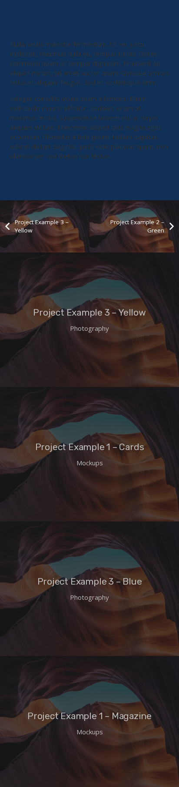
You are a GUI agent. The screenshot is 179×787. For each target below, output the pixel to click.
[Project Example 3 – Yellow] (89, 319)
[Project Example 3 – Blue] (89, 588)
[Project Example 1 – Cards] (89, 454)
